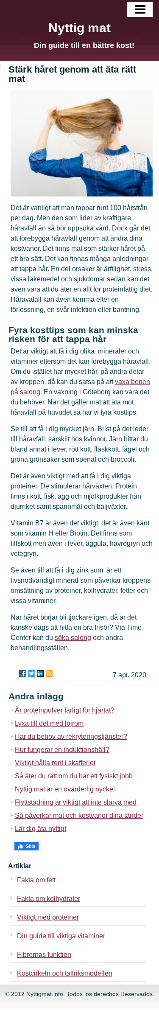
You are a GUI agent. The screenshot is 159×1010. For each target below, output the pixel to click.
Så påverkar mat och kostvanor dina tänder (79, 815)
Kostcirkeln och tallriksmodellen (64, 973)
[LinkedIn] (40, 673)
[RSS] (49, 673)
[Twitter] (31, 673)
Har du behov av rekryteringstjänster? (71, 736)
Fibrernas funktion (44, 954)
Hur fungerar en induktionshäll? (62, 749)
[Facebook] (22, 673)
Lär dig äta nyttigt (40, 828)
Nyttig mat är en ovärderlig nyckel (65, 789)
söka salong (73, 637)
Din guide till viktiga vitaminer (61, 936)
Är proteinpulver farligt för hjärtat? (64, 710)
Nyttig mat (79, 28)
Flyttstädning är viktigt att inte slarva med (76, 802)
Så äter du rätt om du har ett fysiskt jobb (74, 776)
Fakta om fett (36, 880)
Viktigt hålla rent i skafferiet (55, 762)
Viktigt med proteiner (48, 917)
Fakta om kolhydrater (48, 898)
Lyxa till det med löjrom (49, 723)
